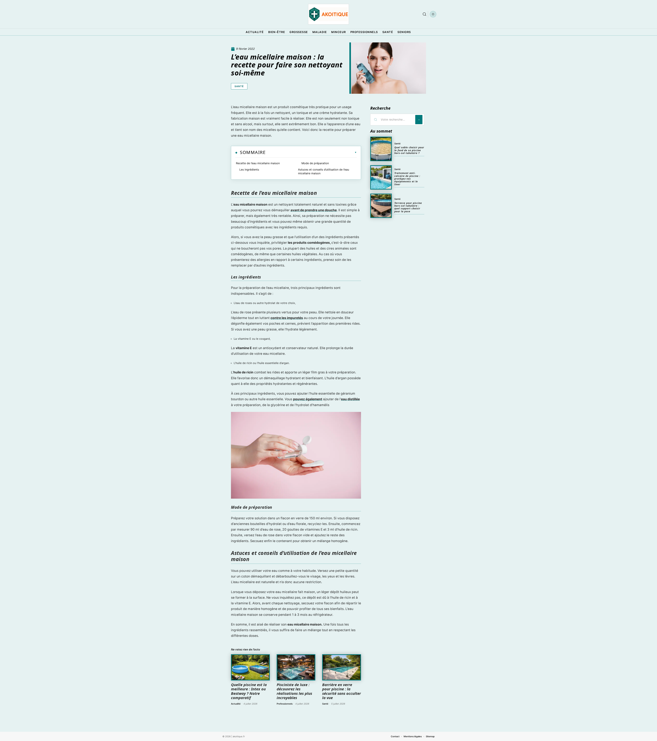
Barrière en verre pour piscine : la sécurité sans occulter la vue (341, 691)
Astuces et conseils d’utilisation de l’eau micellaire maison (323, 171)
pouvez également (307, 399)
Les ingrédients (249, 169)
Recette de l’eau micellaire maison (258, 163)
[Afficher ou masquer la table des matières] (311, 152)
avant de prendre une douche (314, 210)
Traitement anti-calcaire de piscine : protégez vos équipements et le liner (407, 178)
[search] (424, 14)
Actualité (236, 703)
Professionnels (285, 703)
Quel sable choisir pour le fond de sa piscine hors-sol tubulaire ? (409, 150)
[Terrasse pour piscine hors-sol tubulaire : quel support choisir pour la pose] (381, 206)
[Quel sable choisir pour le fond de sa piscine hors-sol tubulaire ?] (381, 149)
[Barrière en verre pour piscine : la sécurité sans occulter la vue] (342, 667)
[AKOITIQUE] (328, 14)
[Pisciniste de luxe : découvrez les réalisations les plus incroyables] (296, 667)
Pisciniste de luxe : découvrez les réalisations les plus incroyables (294, 691)
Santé (239, 86)
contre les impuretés (286, 318)
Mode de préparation (315, 163)
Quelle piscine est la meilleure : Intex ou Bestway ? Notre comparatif (249, 691)
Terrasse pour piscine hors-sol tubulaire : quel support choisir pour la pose (408, 207)
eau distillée (350, 399)
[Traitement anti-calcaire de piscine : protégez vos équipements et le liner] (381, 177)
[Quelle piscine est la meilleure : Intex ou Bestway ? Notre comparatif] (250, 667)
